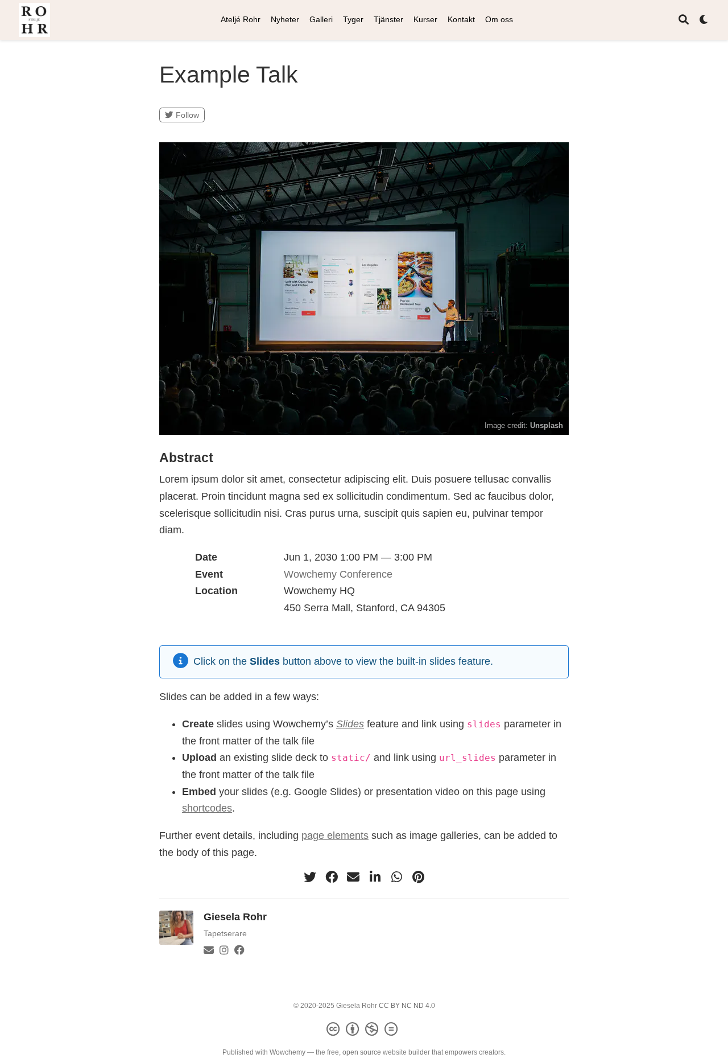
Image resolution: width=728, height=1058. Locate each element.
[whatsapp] (396, 877)
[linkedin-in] (374, 877)
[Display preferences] (704, 20)
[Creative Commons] (364, 1029)
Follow (187, 115)
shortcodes (207, 808)
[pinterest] (418, 877)
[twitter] (309, 877)
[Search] (684, 20)
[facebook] (331, 877)
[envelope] (353, 877)
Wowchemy (287, 1052)
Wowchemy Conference (338, 574)
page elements (335, 835)
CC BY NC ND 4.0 (407, 1006)
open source (361, 1052)
